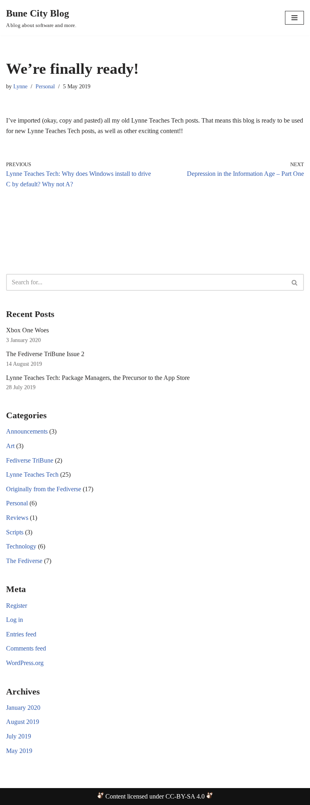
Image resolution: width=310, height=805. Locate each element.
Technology (21, 546)
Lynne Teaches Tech (32, 474)
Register (16, 605)
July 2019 (18, 736)
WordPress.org (25, 662)
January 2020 (23, 707)
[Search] (295, 282)
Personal (45, 86)
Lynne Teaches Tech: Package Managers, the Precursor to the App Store (98, 377)
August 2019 (22, 721)
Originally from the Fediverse (43, 489)
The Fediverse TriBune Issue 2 (45, 353)
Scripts (14, 532)
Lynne (20, 86)
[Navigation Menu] (294, 18)
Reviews (17, 517)
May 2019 (19, 750)
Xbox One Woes (27, 330)
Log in (14, 619)
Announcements (27, 431)
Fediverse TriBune (29, 460)
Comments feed (26, 648)
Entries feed (21, 634)
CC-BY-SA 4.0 (185, 796)
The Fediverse (24, 560)
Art (10, 445)
